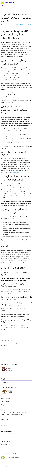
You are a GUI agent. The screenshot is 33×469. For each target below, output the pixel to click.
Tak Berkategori (7, 24)
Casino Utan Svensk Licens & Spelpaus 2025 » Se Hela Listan (23, 343)
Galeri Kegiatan (5, 426)
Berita (2, 422)
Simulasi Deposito (5, 398)
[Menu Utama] (30, 3)
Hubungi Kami (4, 419)
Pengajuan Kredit (5, 382)
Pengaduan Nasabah (6, 404)
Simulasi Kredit (5, 401)
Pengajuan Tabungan (6, 375)
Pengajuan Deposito (6, 379)
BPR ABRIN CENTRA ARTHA (21, 466)
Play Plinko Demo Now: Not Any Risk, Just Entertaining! (7, 343)
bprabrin (16, 24)
